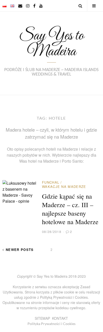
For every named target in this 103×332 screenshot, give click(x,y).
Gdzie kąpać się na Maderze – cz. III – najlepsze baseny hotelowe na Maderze (70, 209)
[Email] (20, 5)
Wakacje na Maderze (64, 186)
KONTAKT (60, 318)
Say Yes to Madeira (51, 44)
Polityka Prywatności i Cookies (52, 323)
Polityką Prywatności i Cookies (64, 297)
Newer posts (20, 249)
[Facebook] (34, 5)
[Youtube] (41, 5)
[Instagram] (28, 5)
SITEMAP (42, 318)
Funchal (50, 182)
